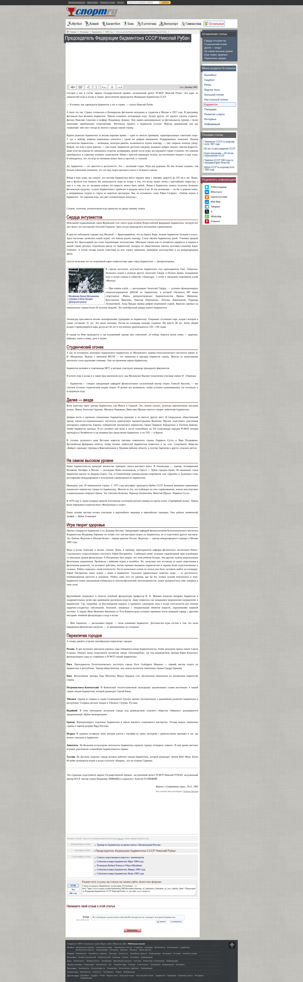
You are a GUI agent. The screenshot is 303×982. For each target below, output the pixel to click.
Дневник (124, 950)
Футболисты (159, 947)
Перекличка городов (214, 58)
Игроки (125, 957)
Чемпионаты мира (104, 947)
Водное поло (212, 89)
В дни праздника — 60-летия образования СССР (218, 154)
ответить (162, 921)
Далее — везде (212, 47)
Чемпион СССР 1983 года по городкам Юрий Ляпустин (218, 161)
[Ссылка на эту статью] (88, 87)
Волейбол (210, 75)
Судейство (185, 947)
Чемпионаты (81, 953)
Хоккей (94, 24)
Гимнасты (97, 972)
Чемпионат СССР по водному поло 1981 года (219, 142)
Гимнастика (193, 24)
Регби (207, 84)
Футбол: (71, 947)
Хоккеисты (123, 953)
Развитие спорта (214, 114)
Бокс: (69, 961)
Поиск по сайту (120, 944)
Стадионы (138, 947)
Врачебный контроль (122, 961)
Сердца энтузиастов (214, 40)
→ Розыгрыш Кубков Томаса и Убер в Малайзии (118, 865)
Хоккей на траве (190, 953)
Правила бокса (92, 961)
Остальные (216, 24)
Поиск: (120, 3)
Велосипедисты (98, 968)
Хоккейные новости (138, 953)
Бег (110, 964)
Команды (149, 947)
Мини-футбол (145, 950)
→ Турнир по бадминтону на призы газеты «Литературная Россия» (127, 844)
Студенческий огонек (215, 44)
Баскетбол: (72, 957)
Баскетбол (113, 24)
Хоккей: (70, 953)
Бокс (131, 24)
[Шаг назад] (72, 87)
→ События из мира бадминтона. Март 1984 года (118, 861)
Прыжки (131, 964)
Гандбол (209, 79)
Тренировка (106, 961)
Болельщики (172, 947)
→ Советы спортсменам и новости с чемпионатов (119, 857)
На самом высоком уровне (218, 51)
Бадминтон (211, 104)
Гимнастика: (73, 972)
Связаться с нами (107, 3)
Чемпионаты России (123, 947)
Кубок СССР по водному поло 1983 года (219, 168)
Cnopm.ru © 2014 (74, 944)
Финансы (133, 950)
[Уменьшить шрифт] (104, 87)
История (177, 953)
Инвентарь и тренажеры (154, 961)
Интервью (210, 119)
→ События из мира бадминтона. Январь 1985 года (119, 869)
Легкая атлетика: (75, 964)
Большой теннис (214, 94)
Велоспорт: (72, 968)
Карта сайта (92, 3)
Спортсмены (142, 964)
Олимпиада (89, 964)
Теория (118, 972)
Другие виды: (73, 975)
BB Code (73, 893)
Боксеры (137, 961)
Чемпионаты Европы (85, 947)
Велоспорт (171, 24)
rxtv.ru (120, 838)
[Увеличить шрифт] (120, 87)
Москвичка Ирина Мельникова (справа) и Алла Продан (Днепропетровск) (84, 299)
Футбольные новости (85, 950)
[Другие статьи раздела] (80, 87)
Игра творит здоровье (215, 54)
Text (73, 889)
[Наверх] (231, 945)
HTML (73, 886)
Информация (212, 124)
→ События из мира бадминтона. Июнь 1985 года (119, 873)
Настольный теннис (216, 99)
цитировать (177, 921)
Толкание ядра (119, 964)
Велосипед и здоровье (129, 968)
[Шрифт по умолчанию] (112, 87)
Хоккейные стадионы (97, 953)
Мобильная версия (77, 3)
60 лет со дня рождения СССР (219, 148)
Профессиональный (87, 957)
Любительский (104, 957)
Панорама (210, 109)
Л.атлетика (148, 24)
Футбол (77, 24)
